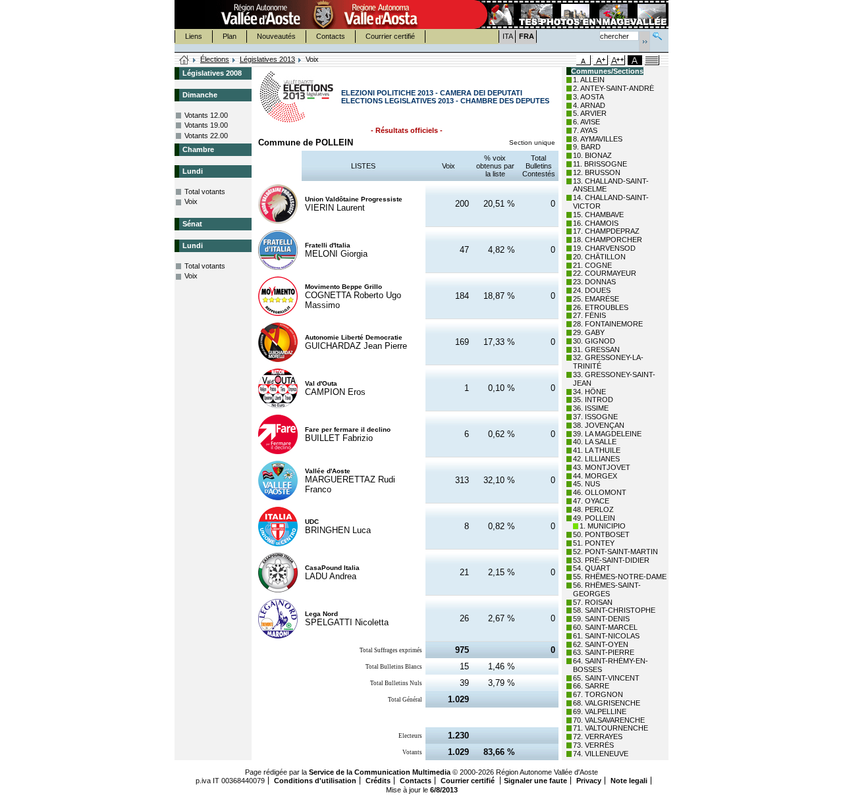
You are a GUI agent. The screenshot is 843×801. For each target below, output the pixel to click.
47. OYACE (591, 501)
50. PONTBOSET (601, 534)
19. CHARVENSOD (604, 248)
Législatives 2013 (267, 59)
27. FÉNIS (589, 315)
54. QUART (592, 568)
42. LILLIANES (596, 459)
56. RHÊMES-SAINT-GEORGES (607, 589)
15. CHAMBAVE (598, 215)
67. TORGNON (598, 694)
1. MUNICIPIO (603, 526)
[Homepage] (184, 60)
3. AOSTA (588, 97)
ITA (508, 36)
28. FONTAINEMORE (608, 324)
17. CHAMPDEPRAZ (606, 231)
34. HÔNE (589, 392)
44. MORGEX (595, 476)
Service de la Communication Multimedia (379, 772)
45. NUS (586, 484)
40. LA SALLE (594, 442)
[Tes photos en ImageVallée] (570, 14)
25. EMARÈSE (596, 299)
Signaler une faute (535, 781)
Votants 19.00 (206, 125)
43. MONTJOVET (601, 467)
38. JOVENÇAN (598, 425)
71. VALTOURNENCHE (610, 728)
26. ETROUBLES (600, 307)
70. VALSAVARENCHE (609, 720)
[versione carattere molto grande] (618, 60)
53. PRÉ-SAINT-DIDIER (611, 560)
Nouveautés (276, 36)
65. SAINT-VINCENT (606, 678)
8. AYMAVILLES (597, 139)
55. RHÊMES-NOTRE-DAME (619, 577)
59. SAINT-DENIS (601, 619)
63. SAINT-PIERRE (603, 652)
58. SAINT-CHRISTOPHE (614, 610)
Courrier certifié (390, 36)
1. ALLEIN (589, 80)
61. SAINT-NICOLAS (606, 636)
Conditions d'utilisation (315, 781)
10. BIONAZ (592, 155)
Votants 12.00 (206, 115)
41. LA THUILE (596, 450)
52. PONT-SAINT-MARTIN (615, 552)
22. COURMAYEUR (604, 273)
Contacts (330, 36)
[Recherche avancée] (657, 34)
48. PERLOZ (593, 509)
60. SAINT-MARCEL (605, 627)
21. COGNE (592, 265)
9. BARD (587, 147)
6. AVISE (586, 122)
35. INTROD (593, 399)
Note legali (629, 781)
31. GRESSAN (596, 349)
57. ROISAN (592, 602)
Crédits (378, 781)
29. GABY (589, 332)
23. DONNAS (594, 282)
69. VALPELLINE (599, 711)
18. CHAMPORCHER (607, 240)
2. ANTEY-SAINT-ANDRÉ (613, 88)
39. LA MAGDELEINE (607, 434)
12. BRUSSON (596, 172)
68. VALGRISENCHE (606, 703)
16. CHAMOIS (595, 223)
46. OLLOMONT (599, 492)
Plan (229, 36)
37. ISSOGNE (595, 417)
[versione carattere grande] (600, 60)
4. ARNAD (589, 105)
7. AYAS (585, 130)
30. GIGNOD (594, 341)
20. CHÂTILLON (599, 257)
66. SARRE (591, 686)
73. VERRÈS (593, 745)
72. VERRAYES (597, 736)
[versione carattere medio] (583, 60)
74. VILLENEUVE (600, 754)
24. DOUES (592, 290)
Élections (214, 59)
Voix (191, 201)
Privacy (588, 781)
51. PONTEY (593, 543)
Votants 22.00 (206, 136)
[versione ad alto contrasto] (635, 60)
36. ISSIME (591, 408)
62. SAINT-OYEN (600, 644)
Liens (193, 36)
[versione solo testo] (652, 60)
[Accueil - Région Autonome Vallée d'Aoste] (323, 14)
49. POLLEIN (594, 518)
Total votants (204, 191)
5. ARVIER (590, 113)
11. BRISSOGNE (600, 164)
